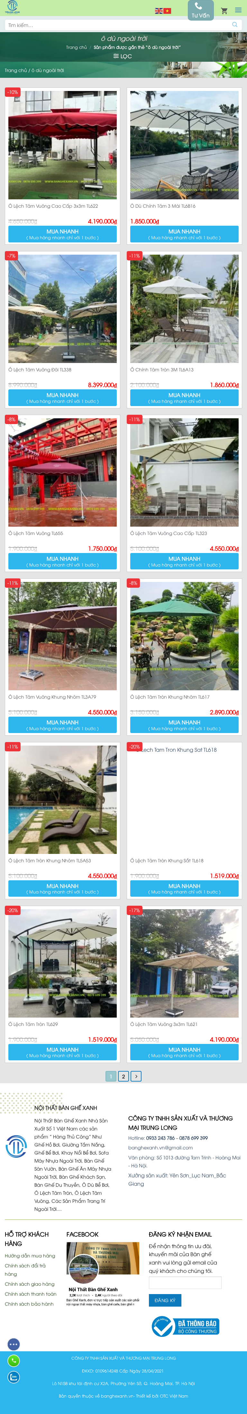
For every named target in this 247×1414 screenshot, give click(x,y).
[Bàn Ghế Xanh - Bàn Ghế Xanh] (12, 8)
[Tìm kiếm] (235, 25)
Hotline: (151, 1138)
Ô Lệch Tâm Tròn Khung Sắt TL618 (167, 860)
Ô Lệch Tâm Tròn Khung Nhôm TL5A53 (49, 860)
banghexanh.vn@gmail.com (160, 1147)
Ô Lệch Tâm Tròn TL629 (33, 1024)
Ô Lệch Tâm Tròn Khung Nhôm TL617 (170, 696)
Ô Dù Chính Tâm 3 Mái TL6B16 (163, 206)
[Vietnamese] (167, 10)
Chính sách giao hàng (29, 1284)
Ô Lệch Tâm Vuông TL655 (35, 533)
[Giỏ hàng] (224, 10)
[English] (159, 10)
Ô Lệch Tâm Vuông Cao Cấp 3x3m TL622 (53, 206)
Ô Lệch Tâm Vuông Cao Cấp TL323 (168, 533)
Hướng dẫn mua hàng (30, 1255)
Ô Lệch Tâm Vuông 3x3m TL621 (164, 1024)
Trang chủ (76, 47)
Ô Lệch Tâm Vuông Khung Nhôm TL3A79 (52, 696)
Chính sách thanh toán (31, 1294)
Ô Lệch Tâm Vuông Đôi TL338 (39, 369)
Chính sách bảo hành (29, 1304)
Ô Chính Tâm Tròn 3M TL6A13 (162, 369)
